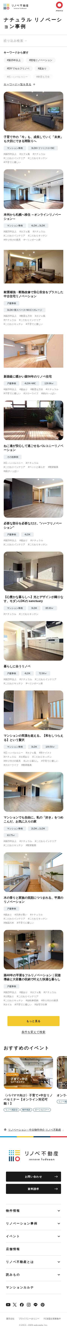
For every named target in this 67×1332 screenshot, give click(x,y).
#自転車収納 (32, 1000)
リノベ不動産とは (20, 1261)
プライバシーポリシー (29, 1319)
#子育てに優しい (12, 162)
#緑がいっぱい (48, 393)
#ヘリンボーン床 (32, 240)
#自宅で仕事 (41, 1004)
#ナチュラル (39, 154)
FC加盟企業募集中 (52, 1319)
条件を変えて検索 (33, 1032)
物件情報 (13, 1210)
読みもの (13, 1274)
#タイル (8, 1004)
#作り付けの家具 (12, 240)
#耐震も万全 (43, 76)
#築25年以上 (14, 60)
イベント (13, 1236)
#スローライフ (31, 393)
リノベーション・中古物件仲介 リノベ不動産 (34, 1129)
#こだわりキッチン (37, 158)
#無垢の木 (9, 923)
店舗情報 (13, 1249)
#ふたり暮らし (31, 761)
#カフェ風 (25, 154)
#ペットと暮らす (36, 467)
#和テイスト (45, 753)
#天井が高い (21, 915)
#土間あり (24, 757)
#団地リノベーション (40, 60)
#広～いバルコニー (17, 76)
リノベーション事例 (22, 1223)
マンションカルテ (20, 1287)
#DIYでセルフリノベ (18, 68)
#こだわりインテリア (14, 158)
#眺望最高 (53, 467)
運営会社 (10, 1319)
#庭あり (42, 68)
